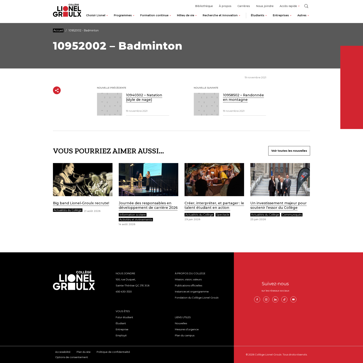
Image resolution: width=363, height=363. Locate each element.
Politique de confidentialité (113, 351)
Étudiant (121, 323)
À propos (225, 6)
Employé (121, 335)
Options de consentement (71, 357)
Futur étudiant (124, 317)
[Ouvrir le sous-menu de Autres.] (308, 18)
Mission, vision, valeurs (188, 279)
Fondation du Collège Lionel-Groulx (197, 297)
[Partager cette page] (57, 90)
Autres (301, 15)
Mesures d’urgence (187, 329)
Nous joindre (265, 6)
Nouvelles (181, 323)
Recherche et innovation (220, 15)
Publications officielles (188, 285)
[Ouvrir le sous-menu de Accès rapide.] (299, 6)
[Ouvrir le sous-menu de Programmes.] (133, 18)
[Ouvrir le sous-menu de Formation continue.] (170, 18)
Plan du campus (184, 335)
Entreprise (122, 329)
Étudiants (257, 15)
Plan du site (84, 351)
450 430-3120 (124, 291)
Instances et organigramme (192, 291)
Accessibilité (63, 351)
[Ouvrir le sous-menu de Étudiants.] (266, 18)
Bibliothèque (204, 6)
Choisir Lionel (95, 15)
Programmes (123, 15)
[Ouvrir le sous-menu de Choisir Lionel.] (107, 18)
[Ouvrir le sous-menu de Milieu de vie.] (196, 18)
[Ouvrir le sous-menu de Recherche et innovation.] (239, 18)
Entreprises (281, 15)
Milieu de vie (185, 15)
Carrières (243, 6)
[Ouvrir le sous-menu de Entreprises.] (290, 18)
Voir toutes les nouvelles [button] (289, 150)
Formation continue (154, 15)
